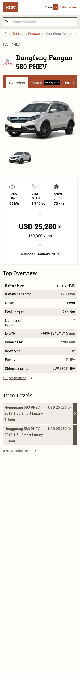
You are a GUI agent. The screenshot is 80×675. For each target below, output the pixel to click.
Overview (17, 82)
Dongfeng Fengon (26, 33)
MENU (11, 7)
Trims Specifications (16, 451)
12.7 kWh (67, 294)
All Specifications (14, 378)
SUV (5, 44)
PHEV (16, 44)
